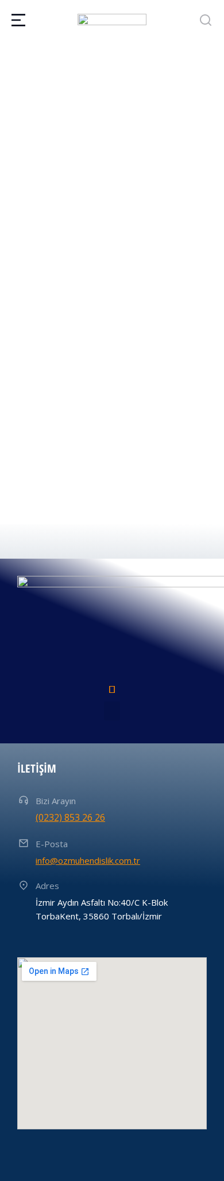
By (53, 202)
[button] (112, 710)
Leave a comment (37, 217)
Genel (12, 202)
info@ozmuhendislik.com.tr (88, 860)
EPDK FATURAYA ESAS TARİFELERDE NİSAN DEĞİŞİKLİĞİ (95, 430)
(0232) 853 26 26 (70, 817)
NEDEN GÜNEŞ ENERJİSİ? (68, 180)
